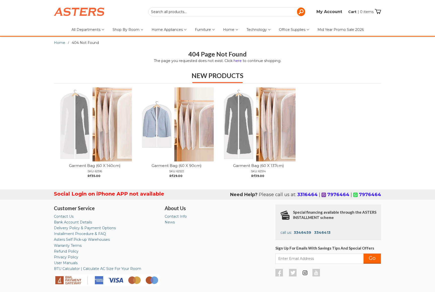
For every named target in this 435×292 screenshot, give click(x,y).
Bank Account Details (73, 222)
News (170, 222)
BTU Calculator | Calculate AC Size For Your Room (97, 268)
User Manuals (66, 263)
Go (372, 258)
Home (229, 29)
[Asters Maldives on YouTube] (316, 275)
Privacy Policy (66, 257)
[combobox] (226, 11)
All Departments (86, 29)
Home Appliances (168, 29)
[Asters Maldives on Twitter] (293, 275)
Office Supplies (292, 29)
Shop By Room (126, 29)
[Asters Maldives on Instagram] (305, 273)
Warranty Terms (68, 245)
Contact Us (64, 216)
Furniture (203, 29)
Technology (257, 29)
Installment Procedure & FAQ (80, 233)
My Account (329, 11)
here (238, 61)
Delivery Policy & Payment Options (85, 228)
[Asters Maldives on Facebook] (279, 275)
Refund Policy (66, 251)
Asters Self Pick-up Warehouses (82, 239)
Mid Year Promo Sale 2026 (340, 29)
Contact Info (176, 216)
